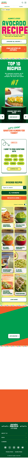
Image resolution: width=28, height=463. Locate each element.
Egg (7, 156)
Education (7, 6)
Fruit (6, 163)
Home (3, 9)
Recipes (21, 6)
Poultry (14, 156)
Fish (20, 156)
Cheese (13, 163)
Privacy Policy (9, 451)
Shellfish (8, 159)
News (3, 437)
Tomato (20, 163)
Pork (21, 159)
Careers (4, 441)
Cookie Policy (18, 451)
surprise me (14, 169)
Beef (15, 159)
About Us (4, 433)
